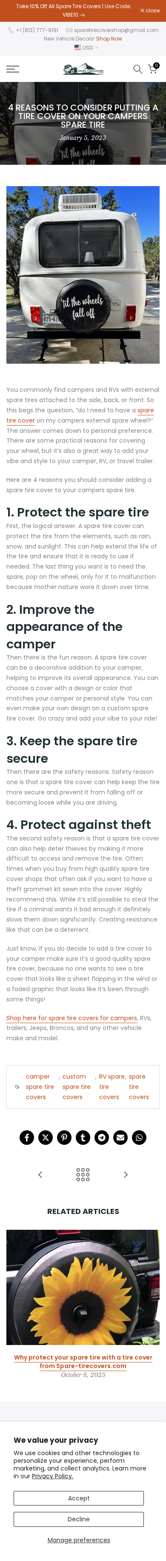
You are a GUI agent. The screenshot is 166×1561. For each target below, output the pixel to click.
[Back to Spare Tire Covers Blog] (83, 1175)
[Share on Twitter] (45, 1137)
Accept (79, 1498)
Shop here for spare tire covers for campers (71, 1018)
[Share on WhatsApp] (139, 1137)
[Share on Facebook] (27, 1137)
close (152, 10)
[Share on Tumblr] (83, 1137)
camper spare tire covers (40, 1086)
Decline (79, 1519)
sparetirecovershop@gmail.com (116, 30)
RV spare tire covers (112, 1086)
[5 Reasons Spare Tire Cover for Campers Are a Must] (125, 1175)
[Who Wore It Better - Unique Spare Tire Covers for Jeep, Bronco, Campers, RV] (40, 1175)
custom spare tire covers (77, 1086)
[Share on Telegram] (101, 1137)
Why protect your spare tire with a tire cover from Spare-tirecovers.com (83, 1361)
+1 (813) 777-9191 (37, 30)
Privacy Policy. (52, 1476)
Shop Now (109, 38)
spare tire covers (139, 1086)
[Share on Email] (120, 1137)
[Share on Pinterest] (64, 1137)
